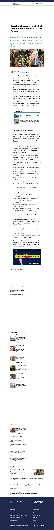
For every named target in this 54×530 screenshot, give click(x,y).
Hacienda (12, 519)
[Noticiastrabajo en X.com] (36, 525)
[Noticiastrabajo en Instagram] (37, 525)
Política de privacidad (37, 519)
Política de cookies (36, 515)
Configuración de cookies (37, 513)
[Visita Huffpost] (39, 3)
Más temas (23, 519)
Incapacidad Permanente (15, 517)
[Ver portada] (17, 4)
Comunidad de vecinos (25, 513)
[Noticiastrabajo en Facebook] (34, 525)
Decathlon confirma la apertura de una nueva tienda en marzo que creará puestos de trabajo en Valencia (29, 121)
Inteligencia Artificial (32, 0)
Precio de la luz (18, 0)
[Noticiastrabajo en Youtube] (41, 525)
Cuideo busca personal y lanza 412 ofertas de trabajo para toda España (26, 43)
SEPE (22, 517)
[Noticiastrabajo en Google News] (43, 525)
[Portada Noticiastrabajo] (16, 502)
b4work (23, 242)
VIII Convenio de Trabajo (30, 157)
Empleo (11, 512)
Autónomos (38, 0)
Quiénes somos (36, 512)
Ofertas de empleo (21, 269)
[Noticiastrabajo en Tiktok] (39, 525)
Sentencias (12, 513)
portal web (27, 223)
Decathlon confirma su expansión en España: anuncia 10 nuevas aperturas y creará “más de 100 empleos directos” (29, 115)
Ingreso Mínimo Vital (14, 520)
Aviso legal (35, 517)
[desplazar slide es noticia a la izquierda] (15, 1)
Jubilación (23, 512)
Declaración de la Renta (14, 515)
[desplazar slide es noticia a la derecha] (43, 1)
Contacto (34, 520)
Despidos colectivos (25, 0)
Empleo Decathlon (13, 269)
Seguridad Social (24, 515)
